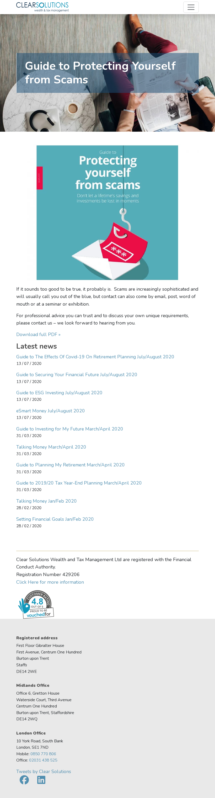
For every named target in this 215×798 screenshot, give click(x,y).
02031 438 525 (43, 760)
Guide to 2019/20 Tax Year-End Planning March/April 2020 (79, 483)
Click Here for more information (50, 582)
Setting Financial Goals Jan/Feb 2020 (55, 519)
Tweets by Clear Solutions (43, 771)
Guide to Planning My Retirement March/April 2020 (70, 465)
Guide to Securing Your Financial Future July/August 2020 (76, 374)
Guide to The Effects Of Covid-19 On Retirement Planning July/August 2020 (95, 357)
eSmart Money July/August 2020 (50, 411)
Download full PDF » (38, 334)
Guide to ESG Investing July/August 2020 (59, 393)
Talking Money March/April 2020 (51, 447)
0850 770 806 (43, 754)
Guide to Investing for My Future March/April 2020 (69, 429)
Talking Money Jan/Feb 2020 (46, 501)
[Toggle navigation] (191, 7)
